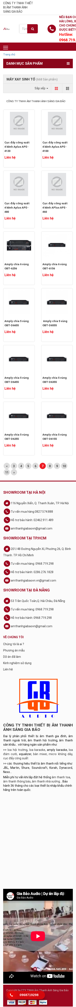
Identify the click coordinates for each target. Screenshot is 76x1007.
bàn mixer (40, 754)
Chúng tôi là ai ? (13, 644)
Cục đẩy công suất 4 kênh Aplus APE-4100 (55, 146)
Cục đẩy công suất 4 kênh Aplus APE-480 (17, 207)
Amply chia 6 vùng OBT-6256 (16, 266)
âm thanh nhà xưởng (46, 781)
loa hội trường (17, 750)
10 (64, 466)
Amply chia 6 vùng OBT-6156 (54, 266)
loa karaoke (37, 750)
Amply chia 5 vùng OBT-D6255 (16, 436)
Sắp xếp (40, 88)
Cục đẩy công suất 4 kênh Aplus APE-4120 (17, 146)
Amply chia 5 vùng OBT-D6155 (54, 436)
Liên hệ (8, 669)
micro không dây (60, 754)
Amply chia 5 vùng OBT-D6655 (16, 323)
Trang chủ (9, 54)
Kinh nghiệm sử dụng (17, 663)
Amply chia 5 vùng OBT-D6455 (16, 380)
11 (6, 472)
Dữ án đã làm (12, 656)
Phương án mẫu (14, 650)
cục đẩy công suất (15, 758)
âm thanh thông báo (17, 781)
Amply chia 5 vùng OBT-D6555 (54, 323)
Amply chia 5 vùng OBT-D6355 (54, 380)
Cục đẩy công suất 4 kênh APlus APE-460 (55, 207)
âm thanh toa (61, 777)
